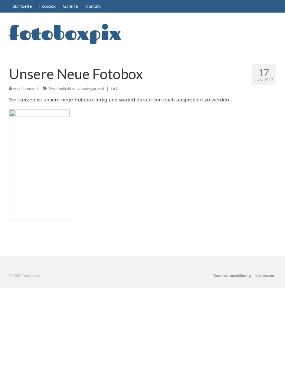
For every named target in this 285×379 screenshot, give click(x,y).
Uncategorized (91, 88)
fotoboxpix (65, 33)
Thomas (28, 88)
